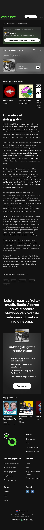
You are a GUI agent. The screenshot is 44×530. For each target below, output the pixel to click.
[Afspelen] (38, 67)
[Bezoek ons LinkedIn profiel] (28, 491)
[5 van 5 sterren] (17, 119)
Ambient (7, 55)
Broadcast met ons (33, 451)
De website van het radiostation (14, 274)
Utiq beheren (8, 476)
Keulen (13, 281)
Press (28, 443)
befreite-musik (23, 69)
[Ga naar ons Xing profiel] (32, 491)
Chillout (15, 55)
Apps (27, 467)
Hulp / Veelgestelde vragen (33, 473)
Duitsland (22, 281)
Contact (28, 463)
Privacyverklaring (10, 467)
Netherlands (23, 511)
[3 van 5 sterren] (11, 119)
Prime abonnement (33, 478)
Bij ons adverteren (32, 447)
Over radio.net (31, 439)
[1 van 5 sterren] (4, 119)
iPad (5, 496)
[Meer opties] (39, 50)
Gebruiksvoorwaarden (11, 463)
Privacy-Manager (10, 480)
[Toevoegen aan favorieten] (34, 50)
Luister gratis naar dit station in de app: (18, 29)
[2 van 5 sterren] (7, 119)
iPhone (6, 492)
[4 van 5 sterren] (14, 119)
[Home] (4, 23)
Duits (5, 281)
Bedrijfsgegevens (10, 472)
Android (6, 500)
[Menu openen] (41, 16)
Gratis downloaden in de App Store (22, 40)
